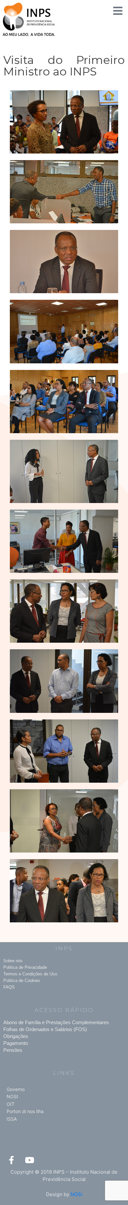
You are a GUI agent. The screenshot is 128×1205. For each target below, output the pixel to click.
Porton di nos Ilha (25, 1111)
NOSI (12, 1096)
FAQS (9, 987)
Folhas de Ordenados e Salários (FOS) (45, 1029)
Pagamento (15, 1043)
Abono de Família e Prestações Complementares (56, 1022)
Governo (16, 1089)
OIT (10, 1104)
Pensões (12, 1050)
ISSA (12, 1119)
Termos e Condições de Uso (30, 973)
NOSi (76, 1194)
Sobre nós (13, 960)
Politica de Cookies (21, 980)
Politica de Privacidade (25, 967)
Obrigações (15, 1036)
